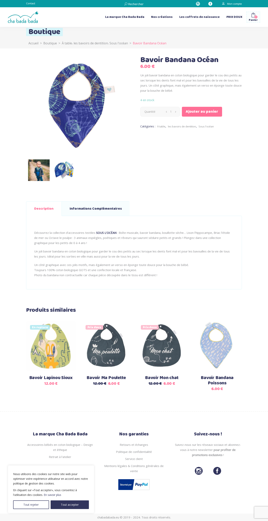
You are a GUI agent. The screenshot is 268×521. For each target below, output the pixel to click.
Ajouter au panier (202, 112)
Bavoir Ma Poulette (106, 378)
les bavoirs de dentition (91, 43)
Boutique (50, 43)
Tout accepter (70, 504)
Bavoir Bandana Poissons (217, 380)
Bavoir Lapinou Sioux (51, 378)
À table (67, 43)
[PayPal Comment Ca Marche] (133, 491)
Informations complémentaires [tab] (96, 208)
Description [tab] (44, 208)
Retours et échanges (134, 445)
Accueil (33, 43)
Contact (30, 3)
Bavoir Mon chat (161, 378)
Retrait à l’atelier (60, 457)
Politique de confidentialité (134, 452)
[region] (51, 489)
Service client (134, 459)
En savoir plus (52, 495)
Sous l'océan (118, 43)
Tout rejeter (31, 504)
